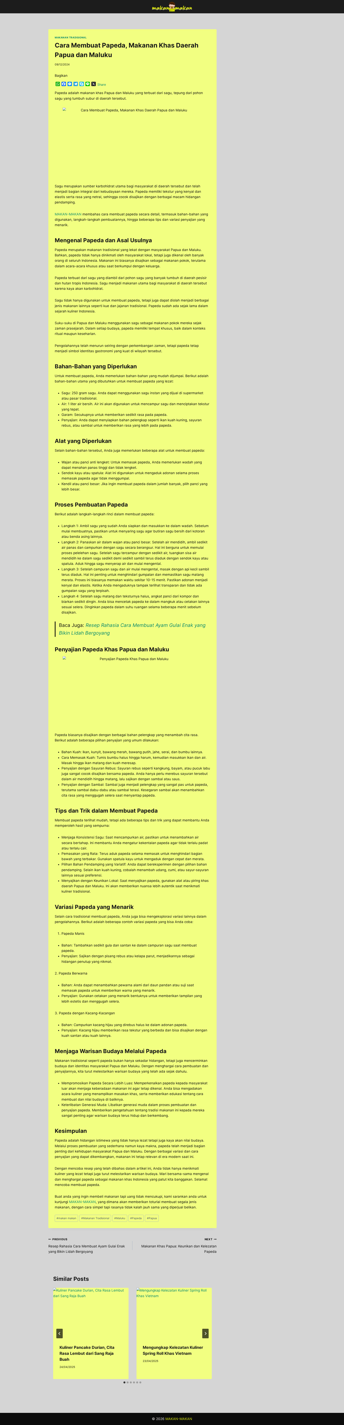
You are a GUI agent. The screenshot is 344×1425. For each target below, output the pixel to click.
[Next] (205, 1333)
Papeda (136, 1218)
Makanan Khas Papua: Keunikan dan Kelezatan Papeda (178, 1246)
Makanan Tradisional (95, 1218)
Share (101, 85)
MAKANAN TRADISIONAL (71, 37)
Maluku (119, 1218)
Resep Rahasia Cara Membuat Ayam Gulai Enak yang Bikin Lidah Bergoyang (86, 1246)
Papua (152, 1218)
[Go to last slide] (59, 1333)
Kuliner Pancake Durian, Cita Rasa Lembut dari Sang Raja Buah (87, 1353)
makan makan (66, 1218)
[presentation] (90, 1313)
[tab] (124, 1382)
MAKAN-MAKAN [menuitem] (68, 214)
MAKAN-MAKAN (82, 1202)
